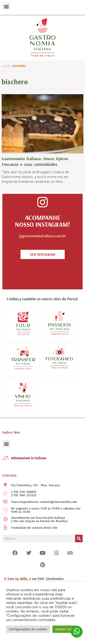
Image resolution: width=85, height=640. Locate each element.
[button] (6, 6)
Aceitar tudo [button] (64, 629)
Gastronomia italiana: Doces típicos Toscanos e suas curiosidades (35, 161)
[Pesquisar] (79, 538)
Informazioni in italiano (28, 458)
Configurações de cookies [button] (28, 629)
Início (6, 66)
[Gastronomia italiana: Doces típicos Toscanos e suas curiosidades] (42, 123)
